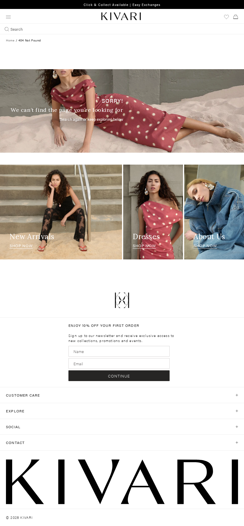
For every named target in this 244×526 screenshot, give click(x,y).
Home (10, 40)
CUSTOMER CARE (23, 395)
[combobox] (122, 28)
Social (13, 426)
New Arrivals (32, 236)
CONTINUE (119, 376)
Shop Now (21, 245)
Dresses (146, 236)
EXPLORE (15, 411)
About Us (209, 236)
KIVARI (26, 517)
